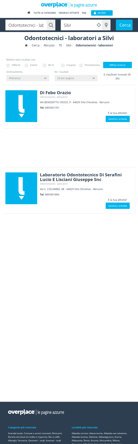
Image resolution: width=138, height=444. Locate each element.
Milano (116, 440)
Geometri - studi (36, 440)
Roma (86, 440)
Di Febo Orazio (55, 92)
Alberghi (12, 440)
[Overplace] (26, 45)
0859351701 (52, 107)
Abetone (93, 436)
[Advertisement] (67, 149)
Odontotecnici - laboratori (54, 97)
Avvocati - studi (53, 440)
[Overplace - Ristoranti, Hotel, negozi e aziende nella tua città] (69, 4)
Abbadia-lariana (80, 436)
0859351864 (52, 194)
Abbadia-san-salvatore (115, 433)
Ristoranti (57, 433)
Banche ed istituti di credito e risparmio (27, 436)
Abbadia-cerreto (80, 433)
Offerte (16, 65)
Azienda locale (15, 433)
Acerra (117, 436)
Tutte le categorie (45, 12)
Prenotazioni (91, 65)
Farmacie (22, 440)
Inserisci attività (69, 12)
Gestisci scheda (117, 119)
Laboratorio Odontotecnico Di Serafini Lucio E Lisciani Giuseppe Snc (81, 177)
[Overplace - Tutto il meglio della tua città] (28, 13)
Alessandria (105, 440)
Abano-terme (96, 433)
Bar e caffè (54, 436)
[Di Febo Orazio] (21, 106)
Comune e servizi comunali (37, 433)
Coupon (71, 65)
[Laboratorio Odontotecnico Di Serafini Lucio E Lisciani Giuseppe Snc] (21, 188)
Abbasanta (77, 440)
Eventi (33, 65)
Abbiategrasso (106, 436)
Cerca (125, 25)
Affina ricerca (117, 65)
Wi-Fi (51, 65)
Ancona (94, 440)
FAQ (84, 12)
